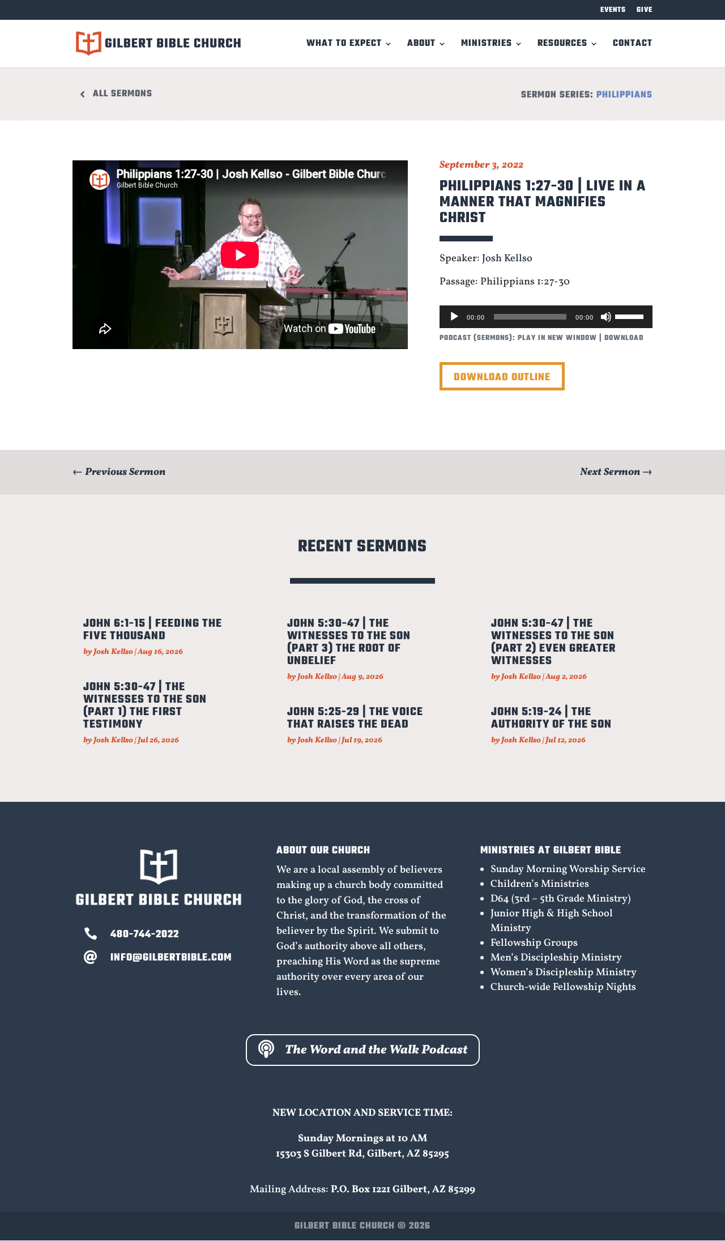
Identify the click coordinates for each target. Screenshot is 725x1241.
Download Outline (502, 377)
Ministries (486, 45)
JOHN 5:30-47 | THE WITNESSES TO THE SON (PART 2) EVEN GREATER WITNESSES (553, 642)
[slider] (631, 315)
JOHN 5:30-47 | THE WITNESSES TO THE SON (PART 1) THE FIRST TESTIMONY (145, 705)
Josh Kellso (507, 259)
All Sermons (122, 94)
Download (623, 338)
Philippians (624, 95)
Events (613, 11)
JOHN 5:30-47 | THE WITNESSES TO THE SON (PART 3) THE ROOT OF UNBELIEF (349, 642)
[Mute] (606, 316)
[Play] (454, 316)
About (421, 45)
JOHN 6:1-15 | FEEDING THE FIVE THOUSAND (152, 630)
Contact (632, 45)
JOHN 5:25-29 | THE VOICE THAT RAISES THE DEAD (355, 718)
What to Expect (344, 45)
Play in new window (557, 338)
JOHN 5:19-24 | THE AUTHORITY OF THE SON (551, 718)
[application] (546, 316)
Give (644, 11)
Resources (562, 45)
